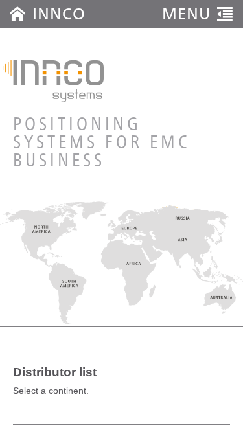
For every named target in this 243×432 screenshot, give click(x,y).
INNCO (59, 14)
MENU (186, 14)
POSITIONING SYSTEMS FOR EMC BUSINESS (102, 143)
